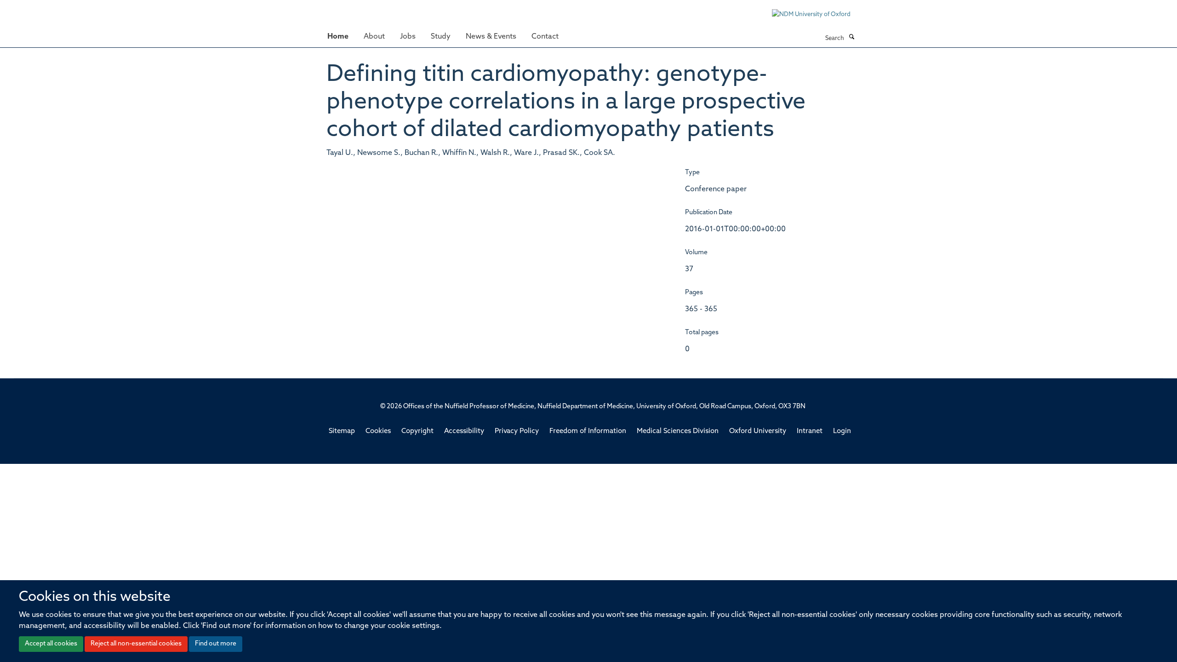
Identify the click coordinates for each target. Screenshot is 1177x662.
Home (338, 36)
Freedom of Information (587, 431)
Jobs (408, 36)
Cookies (378, 431)
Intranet (810, 431)
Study (441, 36)
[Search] (851, 38)
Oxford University (757, 431)
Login (842, 431)
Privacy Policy (517, 431)
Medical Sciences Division (678, 431)
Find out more (215, 643)
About (374, 36)
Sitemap (342, 431)
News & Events (491, 36)
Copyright (417, 431)
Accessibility (464, 431)
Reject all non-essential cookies (136, 643)
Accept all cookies (51, 643)
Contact (545, 36)
